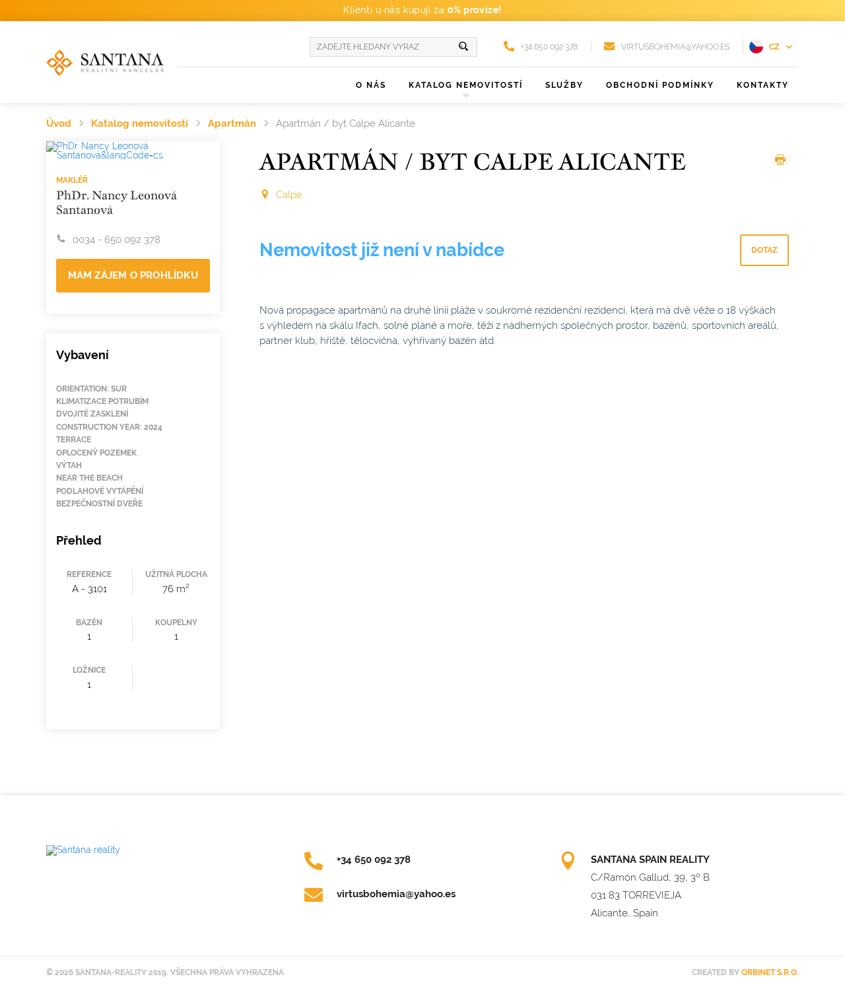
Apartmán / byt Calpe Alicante (345, 123)
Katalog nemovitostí (139, 123)
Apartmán (232, 123)
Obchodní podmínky (660, 85)
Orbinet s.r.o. (770, 972)
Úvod (58, 123)
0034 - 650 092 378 (116, 240)
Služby (564, 85)
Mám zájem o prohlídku (133, 275)
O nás (371, 85)
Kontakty (763, 85)
